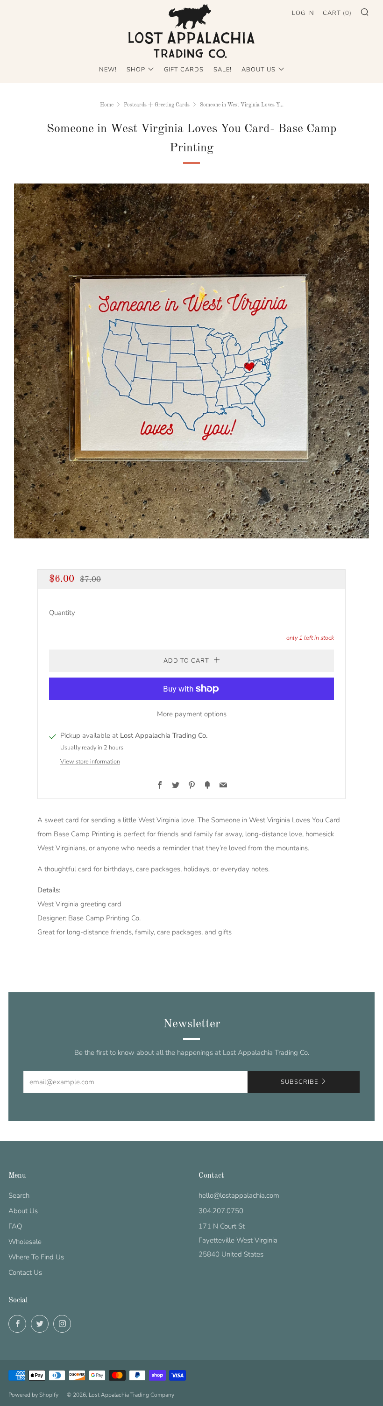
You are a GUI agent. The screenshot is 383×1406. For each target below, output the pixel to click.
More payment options (192, 714)
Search (18, 1195)
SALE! (222, 69)
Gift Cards (184, 69)
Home (106, 105)
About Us (258, 69)
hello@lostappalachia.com (239, 1195)
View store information (90, 761)
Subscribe (299, 1082)
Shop (136, 69)
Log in (303, 13)
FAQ (15, 1226)
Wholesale (25, 1241)
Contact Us (25, 1272)
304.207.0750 (221, 1210)
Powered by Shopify (33, 1395)
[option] (191, 361)
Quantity (62, 612)
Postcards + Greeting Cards (157, 105)
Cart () (337, 13)
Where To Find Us (36, 1257)
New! (108, 69)
